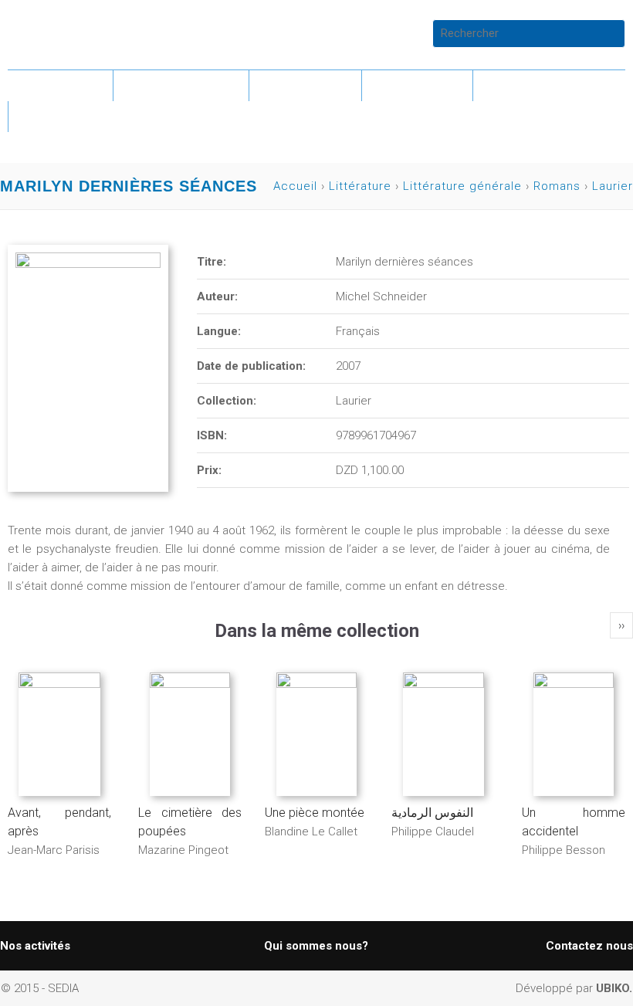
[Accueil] (82, 33)
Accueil (60, 85)
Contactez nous (589, 946)
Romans (557, 186)
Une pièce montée (314, 812)
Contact (65, 116)
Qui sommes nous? (316, 946)
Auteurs (417, 85)
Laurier (612, 186)
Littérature (181, 85)
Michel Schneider (381, 296)
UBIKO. (614, 988)
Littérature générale (462, 186)
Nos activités (35, 946)
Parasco (305, 85)
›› (621, 625)
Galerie (524, 85)
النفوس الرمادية (432, 812)
